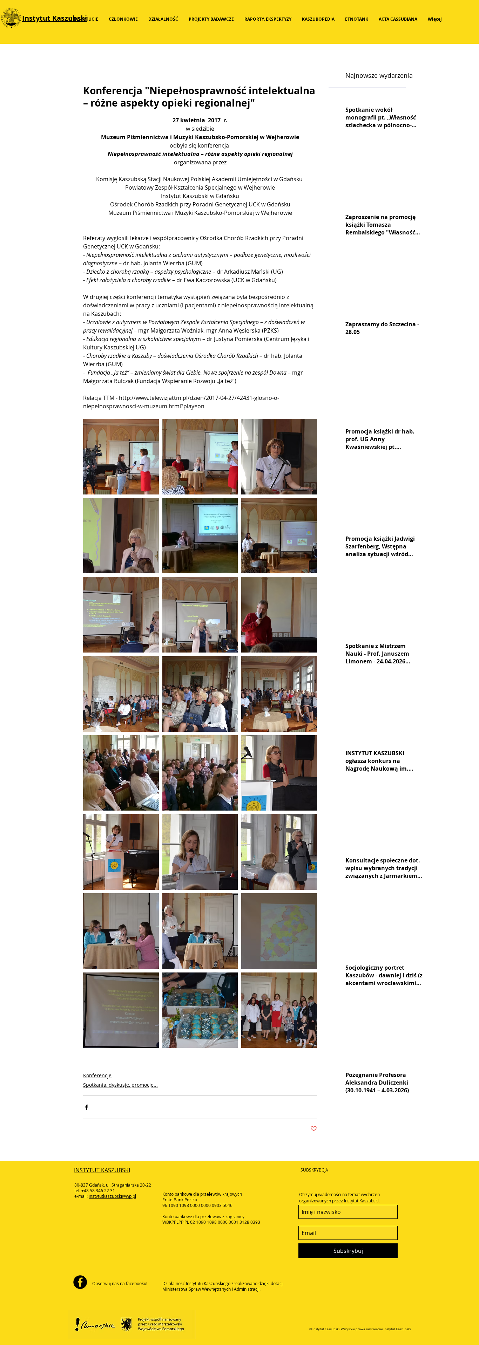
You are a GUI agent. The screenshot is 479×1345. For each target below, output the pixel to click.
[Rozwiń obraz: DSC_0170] (200, 694)
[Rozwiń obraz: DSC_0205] (121, 615)
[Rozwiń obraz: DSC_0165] (121, 694)
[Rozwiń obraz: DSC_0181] (121, 852)
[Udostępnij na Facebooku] (86, 1107)
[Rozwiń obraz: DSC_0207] (200, 456)
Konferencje (97, 1075)
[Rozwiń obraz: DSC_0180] (121, 1010)
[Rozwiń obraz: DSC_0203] (200, 615)
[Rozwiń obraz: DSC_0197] (121, 931)
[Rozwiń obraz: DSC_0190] (200, 931)
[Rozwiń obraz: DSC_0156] (279, 536)
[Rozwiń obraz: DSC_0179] (279, 931)
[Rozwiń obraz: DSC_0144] (279, 456)
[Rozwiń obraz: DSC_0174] (200, 1010)
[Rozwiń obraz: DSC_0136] (121, 456)
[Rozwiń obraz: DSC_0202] (200, 852)
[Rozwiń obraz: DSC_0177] (279, 773)
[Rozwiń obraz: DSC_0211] (279, 852)
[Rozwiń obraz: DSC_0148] (121, 536)
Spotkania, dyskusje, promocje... (120, 1084)
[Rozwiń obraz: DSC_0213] (279, 1010)
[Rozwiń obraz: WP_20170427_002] (121, 773)
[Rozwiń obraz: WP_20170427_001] (200, 773)
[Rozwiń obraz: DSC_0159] (279, 615)
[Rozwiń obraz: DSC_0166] (279, 694)
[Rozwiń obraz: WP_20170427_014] (200, 536)
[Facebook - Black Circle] (80, 1282)
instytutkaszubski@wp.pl (112, 1196)
